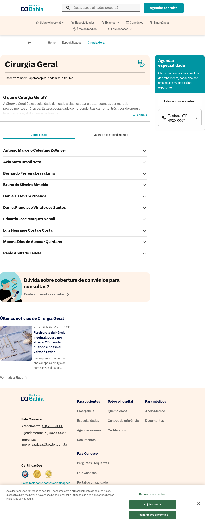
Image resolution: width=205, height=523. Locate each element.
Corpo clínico (39, 134)
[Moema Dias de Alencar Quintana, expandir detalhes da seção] (144, 242)
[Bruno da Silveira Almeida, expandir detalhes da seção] (144, 185)
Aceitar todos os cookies (153, 514)
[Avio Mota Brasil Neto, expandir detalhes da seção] (144, 162)
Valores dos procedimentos (111, 134)
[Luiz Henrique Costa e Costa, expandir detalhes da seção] (144, 231)
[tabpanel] (75, 202)
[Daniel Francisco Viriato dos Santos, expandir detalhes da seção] (144, 208)
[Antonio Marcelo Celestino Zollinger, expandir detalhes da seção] (144, 151)
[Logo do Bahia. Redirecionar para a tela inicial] (37, 8)
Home (52, 42)
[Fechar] (198, 503)
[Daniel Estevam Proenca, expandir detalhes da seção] (144, 196)
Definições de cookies (153, 494)
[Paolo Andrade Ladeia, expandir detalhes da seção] (144, 253)
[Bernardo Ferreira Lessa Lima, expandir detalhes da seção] (144, 174)
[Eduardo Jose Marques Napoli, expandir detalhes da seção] (144, 219)
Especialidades (71, 42)
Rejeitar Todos (153, 504)
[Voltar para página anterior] (29, 42)
